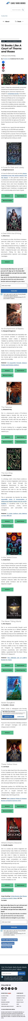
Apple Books (20, 196)
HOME (3, 41)
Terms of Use (20, 1000)
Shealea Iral (6, 59)
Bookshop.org (20, 442)
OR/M (18, 1004)
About (7, 21)
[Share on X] (3, 65)
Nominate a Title (20, 997)
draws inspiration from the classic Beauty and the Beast (14, 175)
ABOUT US (19, 1006)
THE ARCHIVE (4, 997)
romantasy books (13, 93)
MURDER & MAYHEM (5, 1002)
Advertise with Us (21, 995)
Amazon (7, 196)
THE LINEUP (3, 1000)
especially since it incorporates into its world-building (14, 501)
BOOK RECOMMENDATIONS (14, 41)
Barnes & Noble (7, 200)
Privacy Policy (20, 1002)
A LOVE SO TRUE (4, 995)
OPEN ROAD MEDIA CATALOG (7, 1006)
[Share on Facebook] (3, 62)
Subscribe (4, 16)
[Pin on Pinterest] (3, 68)
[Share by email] (3, 70)
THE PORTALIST (4, 1004)
